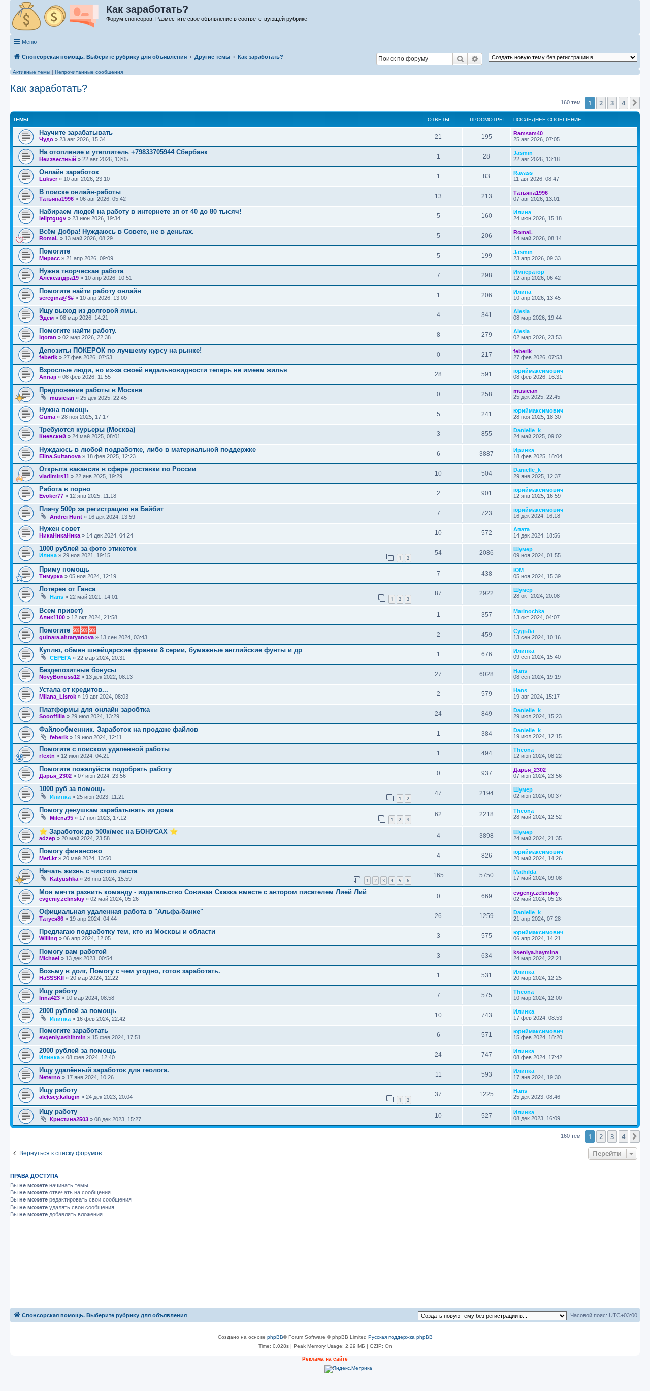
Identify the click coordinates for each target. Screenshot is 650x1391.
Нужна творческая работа (81, 271)
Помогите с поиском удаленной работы (104, 749)
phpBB (275, 1337)
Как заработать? (48, 88)
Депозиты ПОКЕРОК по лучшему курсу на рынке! (120, 350)
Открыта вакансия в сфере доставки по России (117, 469)
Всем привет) (61, 610)
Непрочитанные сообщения (89, 72)
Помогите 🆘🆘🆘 (67, 630)
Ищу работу (58, 991)
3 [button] (612, 102)
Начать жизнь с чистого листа (88, 871)
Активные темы (31, 72)
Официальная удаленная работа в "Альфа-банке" (121, 911)
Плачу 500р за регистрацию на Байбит (101, 509)
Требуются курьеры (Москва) (87, 429)
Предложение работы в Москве (90, 390)
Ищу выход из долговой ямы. (88, 310)
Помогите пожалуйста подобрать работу (105, 769)
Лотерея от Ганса (67, 589)
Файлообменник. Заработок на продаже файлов (118, 729)
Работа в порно (64, 489)
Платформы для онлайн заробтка (94, 709)
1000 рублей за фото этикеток (88, 548)
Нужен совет (59, 528)
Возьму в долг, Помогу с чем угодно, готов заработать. (129, 971)
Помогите (54, 251)
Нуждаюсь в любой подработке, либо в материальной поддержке (147, 449)
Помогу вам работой (73, 951)
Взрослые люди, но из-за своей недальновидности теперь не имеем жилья (163, 370)
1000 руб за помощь (72, 789)
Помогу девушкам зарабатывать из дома (106, 810)
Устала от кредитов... (73, 689)
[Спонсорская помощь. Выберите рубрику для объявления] (58, 17)
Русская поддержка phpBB (400, 1337)
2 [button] (601, 102)
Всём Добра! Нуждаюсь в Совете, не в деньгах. (116, 231)
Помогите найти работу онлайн (90, 291)
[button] (635, 103)
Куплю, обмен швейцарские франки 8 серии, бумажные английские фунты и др (170, 650)
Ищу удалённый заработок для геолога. (104, 1070)
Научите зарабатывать (76, 132)
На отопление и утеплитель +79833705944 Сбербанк (123, 152)
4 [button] (623, 102)
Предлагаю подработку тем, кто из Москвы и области (127, 931)
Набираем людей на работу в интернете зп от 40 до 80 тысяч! (140, 211)
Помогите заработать (73, 1030)
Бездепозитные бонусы (77, 670)
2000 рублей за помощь (77, 1011)
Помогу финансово (70, 851)
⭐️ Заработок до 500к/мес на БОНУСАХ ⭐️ (108, 831)
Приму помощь (64, 569)
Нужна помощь (63, 410)
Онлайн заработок (69, 172)
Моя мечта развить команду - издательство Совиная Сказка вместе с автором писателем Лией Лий (203, 892)
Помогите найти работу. (78, 330)
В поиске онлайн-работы (80, 192)
